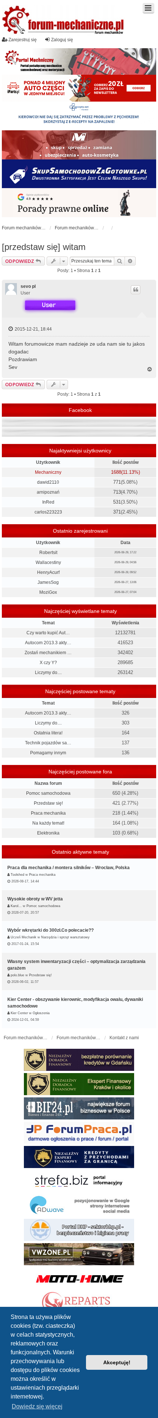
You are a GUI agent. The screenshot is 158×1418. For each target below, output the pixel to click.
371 (117, 512)
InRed (48, 502)
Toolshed (17, 874)
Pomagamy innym (48, 752)
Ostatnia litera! (48, 733)
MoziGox (48, 592)
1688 (116, 472)
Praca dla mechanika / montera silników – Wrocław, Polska (68, 867)
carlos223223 (48, 512)
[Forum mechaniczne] (63, 20)
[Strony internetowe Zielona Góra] (79, 1205)
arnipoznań (48, 492)
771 (117, 482)
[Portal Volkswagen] (79, 1254)
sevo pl (28, 286)
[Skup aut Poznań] (79, 144)
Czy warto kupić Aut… (48, 632)
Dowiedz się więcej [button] (37, 1406)
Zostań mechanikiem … (48, 652)
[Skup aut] (79, 173)
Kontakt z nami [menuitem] (124, 1037)
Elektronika (48, 833)
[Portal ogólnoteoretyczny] (79, 1181)
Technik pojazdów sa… (48, 742)
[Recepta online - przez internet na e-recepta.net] (79, 116)
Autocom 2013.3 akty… (48, 642)
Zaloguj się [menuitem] (62, 39)
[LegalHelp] (79, 202)
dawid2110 (48, 482)
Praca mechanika (48, 813)
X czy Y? (48, 662)
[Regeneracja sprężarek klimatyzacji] (79, 1303)
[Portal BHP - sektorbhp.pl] (79, 1230)
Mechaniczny (48, 472)
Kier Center (19, 1013)
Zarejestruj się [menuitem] (22, 39)
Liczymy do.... (48, 672)
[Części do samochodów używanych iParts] (79, 88)
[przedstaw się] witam (44, 247)
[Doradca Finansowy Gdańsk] (79, 1060)
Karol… (16, 906)
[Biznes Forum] (79, 1108)
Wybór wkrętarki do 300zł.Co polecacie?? (50, 930)
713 (117, 492)
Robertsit (48, 552)
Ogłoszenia (41, 1013)
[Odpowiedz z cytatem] (135, 289)
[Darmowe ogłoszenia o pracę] (79, 1133)
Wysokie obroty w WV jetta (35, 899)
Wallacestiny (48, 562)
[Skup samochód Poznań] (79, 1278)
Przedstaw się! (48, 803)
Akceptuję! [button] (116, 1362)
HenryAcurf (48, 572)
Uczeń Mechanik (23, 937)
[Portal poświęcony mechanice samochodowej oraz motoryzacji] (79, 61)
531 (117, 502)
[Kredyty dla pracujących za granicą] (79, 1157)
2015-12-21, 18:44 (33, 329)
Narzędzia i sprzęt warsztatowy (65, 937)
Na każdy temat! (48, 823)
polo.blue (17, 975)
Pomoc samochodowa (48, 793)
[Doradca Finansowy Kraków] (79, 1084)
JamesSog (48, 582)
